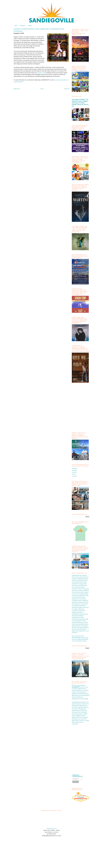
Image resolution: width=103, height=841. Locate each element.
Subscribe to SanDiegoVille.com (77, 775)
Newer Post (17, 89)
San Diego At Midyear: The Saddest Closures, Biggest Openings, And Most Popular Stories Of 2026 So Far (80, 102)
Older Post (67, 89)
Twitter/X (74, 472)
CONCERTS (23, 25)
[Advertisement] (80, 408)
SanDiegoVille (51, 828)
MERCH (30, 25)
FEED (16, 25)
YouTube (74, 476)
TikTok (74, 474)
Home (42, 89)
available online (41, 73)
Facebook (74, 470)
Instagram (74, 468)
